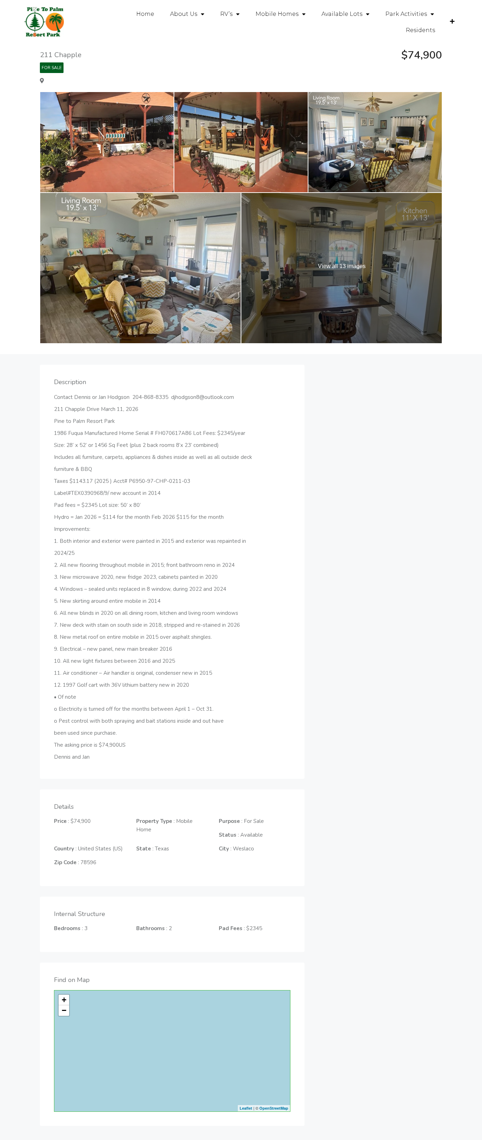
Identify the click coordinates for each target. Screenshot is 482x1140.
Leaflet (246, 1108)
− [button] (64, 1010)
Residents (420, 30)
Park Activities (406, 14)
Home (145, 14)
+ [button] (64, 999)
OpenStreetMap (273, 1108)
